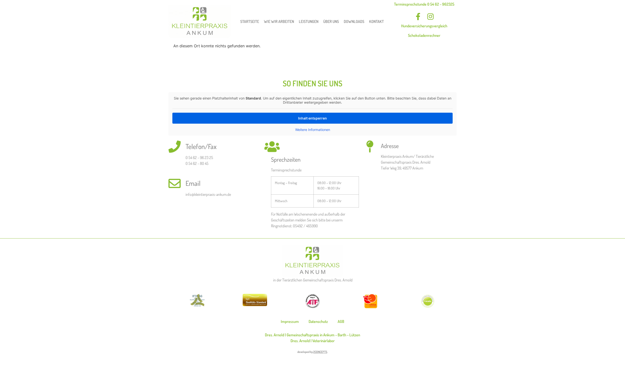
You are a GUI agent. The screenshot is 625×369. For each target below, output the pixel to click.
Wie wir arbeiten (279, 21)
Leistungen (308, 21)
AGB (341, 321)
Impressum (290, 321)
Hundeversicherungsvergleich (424, 25)
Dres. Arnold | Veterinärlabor (313, 340)
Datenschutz (318, 321)
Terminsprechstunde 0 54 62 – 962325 (424, 4)
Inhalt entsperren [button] (312, 118)
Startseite (249, 21)
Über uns (331, 21)
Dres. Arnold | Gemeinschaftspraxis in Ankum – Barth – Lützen (312, 334)
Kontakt (376, 21)
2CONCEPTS (320, 352)
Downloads (354, 21)
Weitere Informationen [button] (312, 130)
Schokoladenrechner (424, 35)
